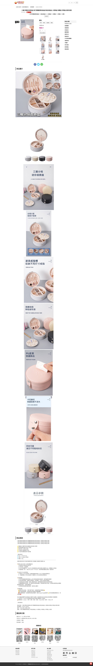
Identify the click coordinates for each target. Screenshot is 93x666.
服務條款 (49, 653)
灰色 (41, 22)
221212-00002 (39, 7)
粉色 (44, 22)
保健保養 (67, 27)
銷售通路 (17, 654)
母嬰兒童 (67, 40)
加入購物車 (43, 32)
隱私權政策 (49, 654)
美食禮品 (67, 47)
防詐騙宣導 (49, 658)
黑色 (52, 22)
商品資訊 (46, 16)
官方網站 (17, 653)
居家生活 (67, 34)
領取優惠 (75, 657)
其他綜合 (67, 30)
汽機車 (66, 42)
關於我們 (17, 650)
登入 (53, 650)
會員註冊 (49, 650)
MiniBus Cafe (68, 23)
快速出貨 (67, 36)
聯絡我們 (17, 651)
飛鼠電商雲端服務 (44, 664)
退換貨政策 (49, 656)
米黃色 (47, 22)
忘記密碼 (49, 651)
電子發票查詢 (50, 660)
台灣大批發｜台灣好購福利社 (22, 7)
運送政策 (49, 657)
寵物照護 (67, 32)
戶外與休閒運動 (68, 38)
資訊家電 (67, 49)
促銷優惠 (32, 7)
